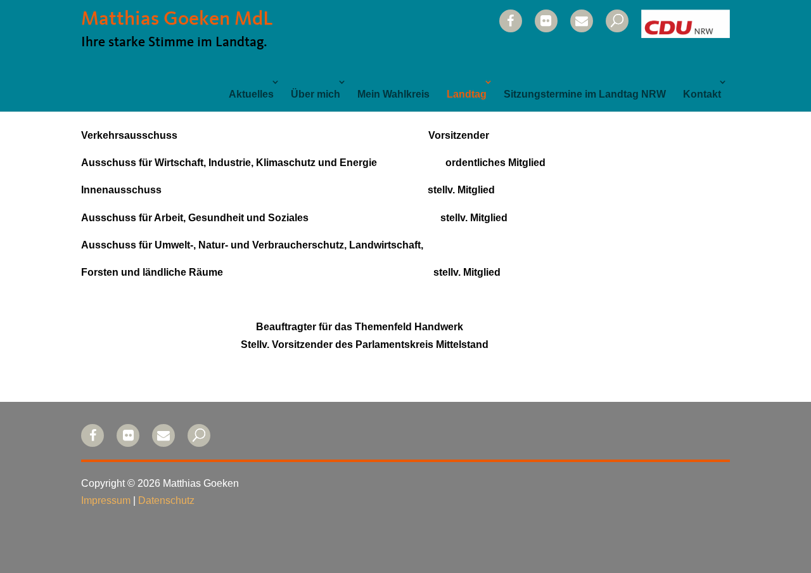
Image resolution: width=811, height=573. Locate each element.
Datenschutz (166, 500)
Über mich (315, 94)
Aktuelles (251, 94)
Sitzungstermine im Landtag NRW (585, 94)
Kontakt (702, 94)
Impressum (106, 500)
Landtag (467, 94)
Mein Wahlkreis (393, 94)
